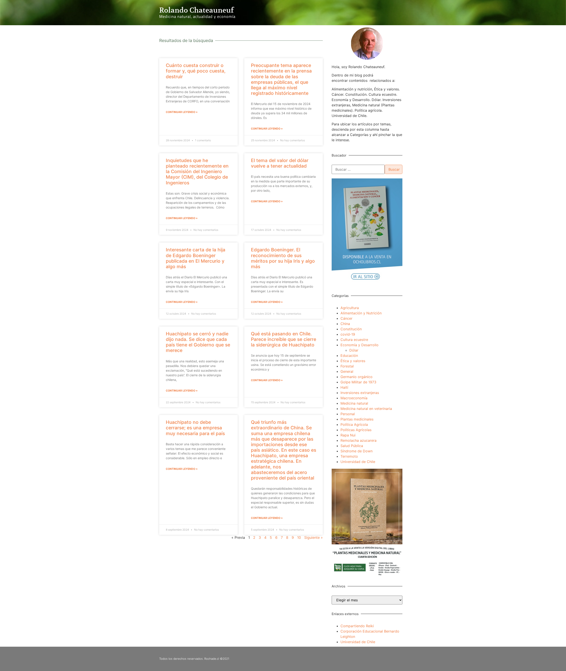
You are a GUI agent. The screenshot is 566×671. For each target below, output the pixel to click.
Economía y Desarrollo (359, 345)
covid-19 (347, 334)
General (346, 371)
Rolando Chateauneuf (196, 10)
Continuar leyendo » (182, 112)
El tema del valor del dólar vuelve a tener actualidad (279, 163)
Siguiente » (313, 537)
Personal (347, 414)
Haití (344, 387)
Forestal (347, 366)
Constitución (351, 329)
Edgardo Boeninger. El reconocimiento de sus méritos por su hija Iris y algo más (283, 258)
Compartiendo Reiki (357, 626)
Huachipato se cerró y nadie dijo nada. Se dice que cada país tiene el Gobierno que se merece (198, 342)
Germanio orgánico (356, 377)
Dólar (353, 350)
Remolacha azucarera (358, 440)
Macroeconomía (353, 398)
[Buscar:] (358, 169)
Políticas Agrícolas (355, 430)
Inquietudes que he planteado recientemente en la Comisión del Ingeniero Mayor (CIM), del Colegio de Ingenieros (197, 171)
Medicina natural (354, 403)
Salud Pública (351, 446)
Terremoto (349, 456)
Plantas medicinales (356, 419)
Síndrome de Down (356, 451)
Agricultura (349, 308)
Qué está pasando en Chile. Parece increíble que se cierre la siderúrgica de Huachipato (283, 339)
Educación (349, 355)
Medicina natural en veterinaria (366, 408)
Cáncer (346, 318)
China (345, 323)
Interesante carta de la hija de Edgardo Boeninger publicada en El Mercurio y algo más (195, 258)
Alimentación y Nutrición (361, 313)
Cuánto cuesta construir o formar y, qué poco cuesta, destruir (196, 71)
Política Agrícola (354, 424)
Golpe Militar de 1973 (358, 382)
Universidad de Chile (357, 461)
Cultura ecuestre (354, 339)
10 (299, 537)
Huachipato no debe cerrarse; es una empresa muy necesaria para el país (195, 427)
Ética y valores (352, 361)
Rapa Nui (348, 435)
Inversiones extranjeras (359, 392)
